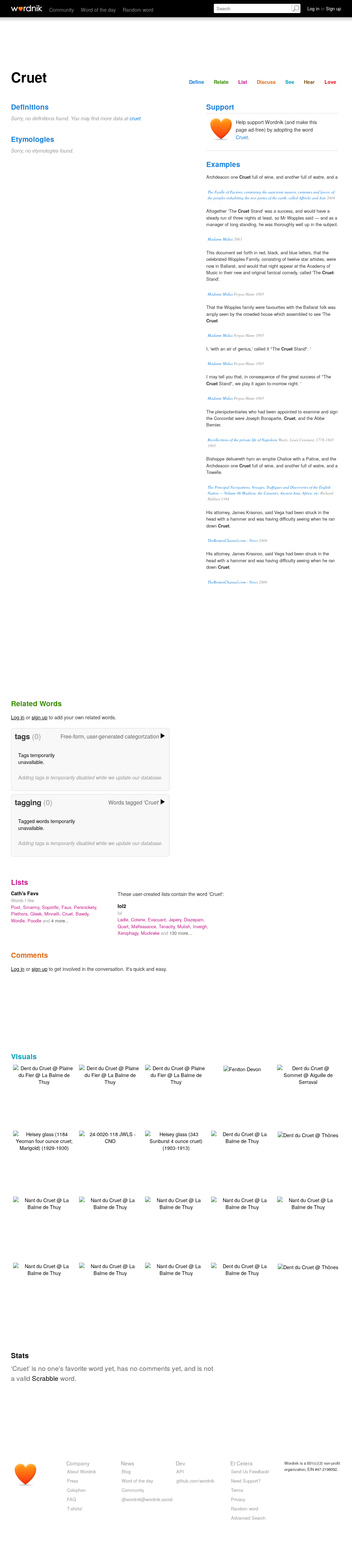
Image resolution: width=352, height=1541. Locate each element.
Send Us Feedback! (250, 1471)
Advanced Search (248, 1518)
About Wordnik (81, 1471)
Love (330, 81)
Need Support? (246, 1480)
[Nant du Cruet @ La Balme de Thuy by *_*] (44, 1202)
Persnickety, (85, 907)
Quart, (124, 926)
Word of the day (98, 9)
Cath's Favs (24, 893)
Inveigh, (200, 926)
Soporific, (52, 907)
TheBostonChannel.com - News (233, 540)
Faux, (68, 907)
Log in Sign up (324, 8)
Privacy (238, 1499)
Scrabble (45, 1378)
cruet (135, 118)
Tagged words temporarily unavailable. (46, 824)
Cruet (242, 137)
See (289, 81)
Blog (126, 1471)
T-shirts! (74, 1508)
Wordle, (19, 920)
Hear (309, 81)
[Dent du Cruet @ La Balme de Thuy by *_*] (242, 1136)
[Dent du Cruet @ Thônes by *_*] (308, 1134)
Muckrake (151, 933)
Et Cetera (241, 1463)
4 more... (60, 920)
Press (72, 1480)
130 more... (180, 933)
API (180, 1471)
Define (196, 81)
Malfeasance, (145, 926)
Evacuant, (158, 919)
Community (61, 9)
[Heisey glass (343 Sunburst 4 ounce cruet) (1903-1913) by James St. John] (176, 1140)
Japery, (176, 919)
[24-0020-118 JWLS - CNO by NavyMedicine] (110, 1136)
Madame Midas (220, 239)
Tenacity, (168, 926)
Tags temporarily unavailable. (36, 758)
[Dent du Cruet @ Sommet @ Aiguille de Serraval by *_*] (308, 1074)
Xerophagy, (129, 933)
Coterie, (139, 919)
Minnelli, (53, 913)
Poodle (35, 920)
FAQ (71, 1499)
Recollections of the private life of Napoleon (242, 439)
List (242, 81)
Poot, (17, 907)
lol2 (122, 905)
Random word (138, 9)
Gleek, (37, 913)
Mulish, (185, 926)
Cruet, (69, 913)
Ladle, (124, 919)
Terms (237, 1490)
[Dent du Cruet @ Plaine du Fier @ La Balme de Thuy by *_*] (44, 1074)
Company (78, 1463)
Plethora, (20, 913)
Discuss (266, 81)
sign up (39, 717)
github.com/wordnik (195, 1480)
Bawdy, (83, 913)
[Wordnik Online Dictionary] (26, 8)
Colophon (76, 1490)
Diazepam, (194, 919)
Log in (17, 717)
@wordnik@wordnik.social (147, 1499)
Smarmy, (32, 907)
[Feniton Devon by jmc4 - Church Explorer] (242, 1068)
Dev (180, 1463)
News (127, 1463)
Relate (221, 81)
